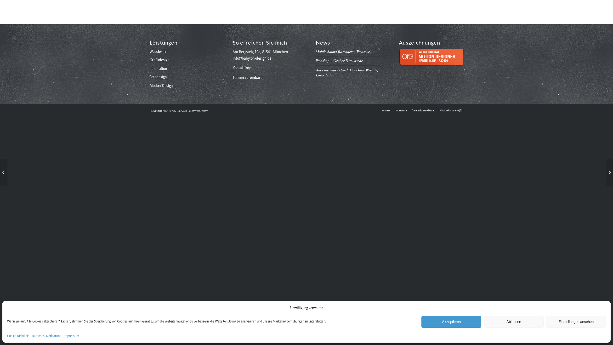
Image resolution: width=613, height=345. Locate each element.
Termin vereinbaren (249, 77)
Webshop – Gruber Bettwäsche (339, 60)
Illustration (158, 68)
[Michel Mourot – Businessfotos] (3, 172)
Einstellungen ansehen (576, 322)
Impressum (71, 336)
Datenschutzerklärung (46, 336)
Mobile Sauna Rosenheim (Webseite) (343, 51)
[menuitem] (308, 11)
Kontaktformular (246, 67)
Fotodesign (158, 77)
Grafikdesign (160, 60)
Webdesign (158, 51)
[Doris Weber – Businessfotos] (609, 172)
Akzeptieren (451, 322)
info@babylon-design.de (252, 58)
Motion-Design (161, 85)
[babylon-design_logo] (176, 11)
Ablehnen (513, 322)
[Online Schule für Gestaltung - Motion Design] (431, 67)
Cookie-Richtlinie (18, 336)
